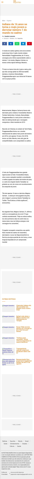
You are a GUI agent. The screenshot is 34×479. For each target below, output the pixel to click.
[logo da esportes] (17, 2)
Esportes (9, 20)
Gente (5, 443)
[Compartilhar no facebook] (4, 43)
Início (3, 20)
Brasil (26, 441)
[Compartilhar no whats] (17, 43)
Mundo (20, 441)
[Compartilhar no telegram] (23, 43)
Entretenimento (14, 443)
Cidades (24, 443)
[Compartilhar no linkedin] (10, 43)
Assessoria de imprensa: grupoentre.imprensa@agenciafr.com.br (21, 473)
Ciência (12, 446)
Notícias (4, 441)
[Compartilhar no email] (29, 43)
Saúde (19, 446)
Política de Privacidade (4, 473)
